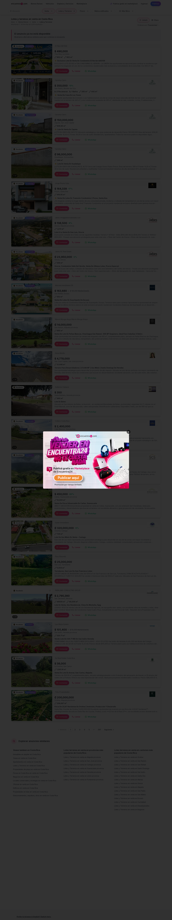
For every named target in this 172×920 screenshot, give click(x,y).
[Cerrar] (128, 432)
